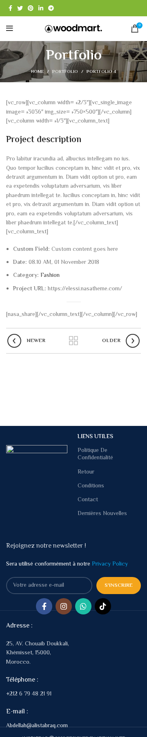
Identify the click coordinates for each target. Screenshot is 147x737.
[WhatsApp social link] (83, 606)
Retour (86, 472)
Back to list (73, 341)
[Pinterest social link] (30, 8)
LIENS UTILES (95, 436)
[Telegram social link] (51, 8)
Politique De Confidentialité (95, 454)
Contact (88, 500)
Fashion (50, 275)
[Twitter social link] (20, 8)
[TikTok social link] (103, 606)
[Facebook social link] (10, 8)
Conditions (91, 486)
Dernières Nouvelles (102, 513)
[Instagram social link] (64, 606)
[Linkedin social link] (41, 8)
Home (37, 72)
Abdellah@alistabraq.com (37, 726)
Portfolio (65, 71)
